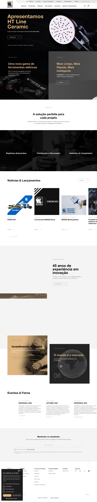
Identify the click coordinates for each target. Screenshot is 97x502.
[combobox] (19, 471)
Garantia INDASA (67, 1)
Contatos (76, 1)
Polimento (40, 6)
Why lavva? (87, 494)
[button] (16, 145)
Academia (38, 1)
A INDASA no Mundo (24, 473)
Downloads (58, 1)
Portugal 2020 (23, 476)
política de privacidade (31, 449)
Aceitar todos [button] (7, 495)
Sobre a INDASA (29, 1)
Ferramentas (32, 6)
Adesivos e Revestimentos (70, 6)
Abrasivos (23, 6)
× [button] (20, 470)
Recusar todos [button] (17, 495)
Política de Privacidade (43, 497)
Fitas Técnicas (48, 6)
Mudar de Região (86, 1)
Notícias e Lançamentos (48, 1)
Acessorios (36, 481)
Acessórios (57, 6)
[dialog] (12, 485)
